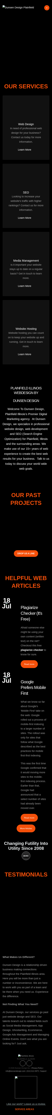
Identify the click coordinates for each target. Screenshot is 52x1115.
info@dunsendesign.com (15, 1071)
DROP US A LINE (26, 553)
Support (43, 1071)
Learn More (24, 149)
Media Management (26, 260)
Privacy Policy (37, 1068)
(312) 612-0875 (33, 1071)
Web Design (26, 124)
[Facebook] (29, 1063)
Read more (29, 664)
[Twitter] (23, 1063)
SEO (26, 192)
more (26, 856)
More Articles (26, 828)
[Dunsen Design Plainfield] (18, 7)
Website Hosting (26, 328)
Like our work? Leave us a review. (26, 1104)
